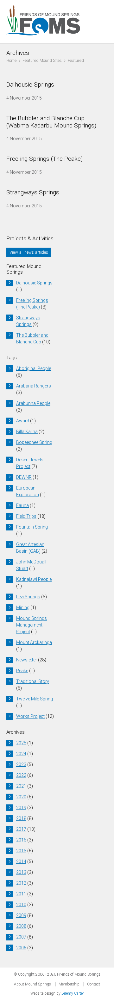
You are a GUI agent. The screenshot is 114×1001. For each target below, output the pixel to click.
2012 (21, 883)
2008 (21, 926)
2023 (21, 764)
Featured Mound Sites (42, 60)
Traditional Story (32, 681)
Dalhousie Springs (34, 282)
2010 (21, 904)
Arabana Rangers (33, 385)
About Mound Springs (32, 984)
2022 (21, 775)
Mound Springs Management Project (31, 625)
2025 (21, 742)
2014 (21, 861)
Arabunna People (33, 403)
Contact (93, 984)
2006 (21, 947)
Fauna (22, 505)
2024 (21, 753)
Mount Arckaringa (34, 642)
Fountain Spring (32, 527)
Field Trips (26, 516)
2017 (21, 829)
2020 (21, 796)
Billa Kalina (27, 431)
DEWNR (24, 477)
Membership (69, 984)
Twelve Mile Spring (34, 698)
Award (22, 420)
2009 (21, 915)
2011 (21, 893)
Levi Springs (28, 596)
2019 (21, 807)
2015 (21, 850)
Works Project (30, 716)
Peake (22, 670)
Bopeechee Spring (34, 442)
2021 (21, 786)
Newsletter (26, 659)
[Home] (43, 39)
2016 (21, 839)
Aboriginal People (33, 368)
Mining (22, 607)
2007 (21, 936)
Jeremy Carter (72, 993)
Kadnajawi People (34, 579)
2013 (21, 872)
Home (11, 60)
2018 (21, 818)
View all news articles (29, 252)
